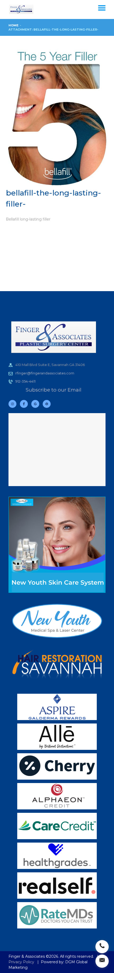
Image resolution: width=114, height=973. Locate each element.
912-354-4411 (25, 381)
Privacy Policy (21, 962)
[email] (102, 961)
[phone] (102, 946)
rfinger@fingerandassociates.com (44, 373)
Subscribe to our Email (53, 390)
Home (13, 25)
